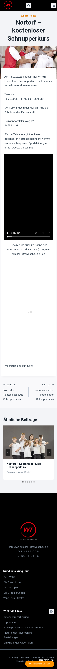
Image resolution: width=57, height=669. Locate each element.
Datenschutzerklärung (16, 617)
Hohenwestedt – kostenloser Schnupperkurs (44, 392)
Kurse (33, 16)
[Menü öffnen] (53, 5)
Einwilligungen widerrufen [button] (18, 642)
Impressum (9, 622)
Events (24, 16)
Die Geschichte (12, 582)
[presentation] (28, 442)
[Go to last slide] (8, 452)
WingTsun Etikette (13, 598)
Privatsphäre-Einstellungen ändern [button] (23, 627)
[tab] (23, 482)
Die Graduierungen (14, 592)
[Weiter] (49, 452)
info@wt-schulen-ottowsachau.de (28, 546)
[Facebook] (28, 5)
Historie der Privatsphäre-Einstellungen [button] (18, 635)
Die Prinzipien (11, 587)
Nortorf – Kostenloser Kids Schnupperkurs (13, 392)
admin (12, 472)
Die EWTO (9, 577)
